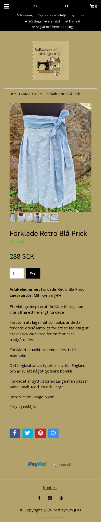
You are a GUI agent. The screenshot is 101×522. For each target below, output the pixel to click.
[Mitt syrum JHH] (50, 59)
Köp (33, 273)
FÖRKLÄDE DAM (30, 94)
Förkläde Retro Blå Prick (62, 94)
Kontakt (50, 487)
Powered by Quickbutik (50, 517)
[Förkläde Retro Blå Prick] (50, 157)
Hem (13, 94)
